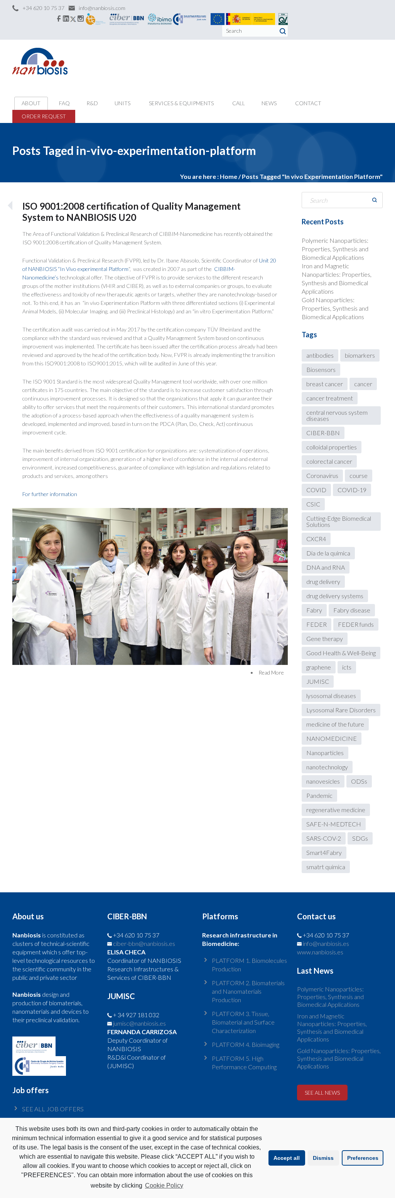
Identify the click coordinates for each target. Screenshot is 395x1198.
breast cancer (324, 383)
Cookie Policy (164, 1185)
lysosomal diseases (331, 695)
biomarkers (360, 355)
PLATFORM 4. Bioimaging (245, 1044)
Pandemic (319, 795)
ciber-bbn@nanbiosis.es (144, 943)
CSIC (313, 504)
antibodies (320, 355)
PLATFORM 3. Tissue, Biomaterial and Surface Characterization (243, 1022)
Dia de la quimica (328, 553)
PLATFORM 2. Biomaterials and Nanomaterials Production (248, 991)
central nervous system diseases (337, 415)
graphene (318, 667)
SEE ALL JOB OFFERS (53, 1108)
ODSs (359, 781)
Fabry (314, 610)
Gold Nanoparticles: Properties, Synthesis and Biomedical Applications (335, 308)
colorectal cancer (329, 461)
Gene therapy (324, 638)
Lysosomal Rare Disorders (341, 709)
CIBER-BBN (323, 432)
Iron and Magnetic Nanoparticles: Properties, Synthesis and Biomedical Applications (332, 1027)
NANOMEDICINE (331, 738)
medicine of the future (335, 724)
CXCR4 (316, 538)
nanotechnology (327, 767)
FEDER (316, 624)
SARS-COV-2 (323, 838)
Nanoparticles (325, 752)
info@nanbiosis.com (102, 8)
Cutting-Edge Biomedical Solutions (338, 521)
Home (228, 176)
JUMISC (317, 681)
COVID (316, 489)
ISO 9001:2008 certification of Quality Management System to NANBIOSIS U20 (131, 211)
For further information (49, 494)
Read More (271, 672)
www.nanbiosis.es (320, 952)
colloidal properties (331, 447)
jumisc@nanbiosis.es (139, 1023)
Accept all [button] (286, 1158)
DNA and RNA (325, 567)
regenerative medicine (335, 809)
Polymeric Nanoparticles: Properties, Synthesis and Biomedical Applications (335, 249)
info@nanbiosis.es (326, 943)
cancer (363, 383)
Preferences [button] (362, 1158)
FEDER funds (356, 624)
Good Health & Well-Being (341, 652)
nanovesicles (323, 781)
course (358, 475)
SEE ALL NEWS (322, 1092)
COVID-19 (352, 489)
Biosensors (321, 369)
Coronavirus (322, 475)
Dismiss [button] (323, 1158)
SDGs (360, 838)
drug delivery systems (334, 595)
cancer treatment (329, 398)
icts (346, 667)
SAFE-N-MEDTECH (333, 824)
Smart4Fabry (324, 852)
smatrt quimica (325, 866)
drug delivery (323, 581)
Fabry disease (351, 610)
